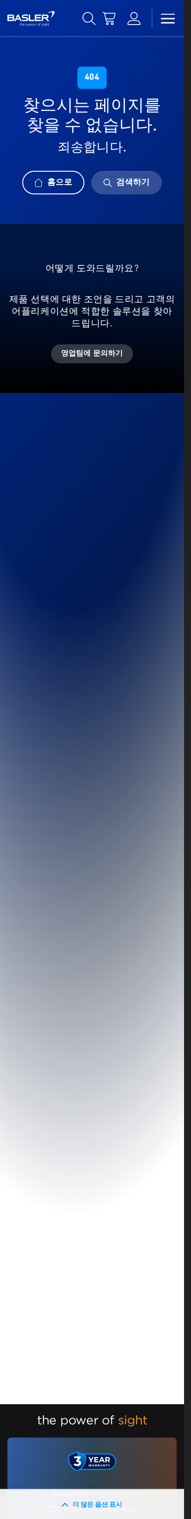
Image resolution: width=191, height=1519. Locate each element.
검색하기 (133, 182)
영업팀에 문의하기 (92, 353)
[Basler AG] (31, 18)
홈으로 (59, 182)
